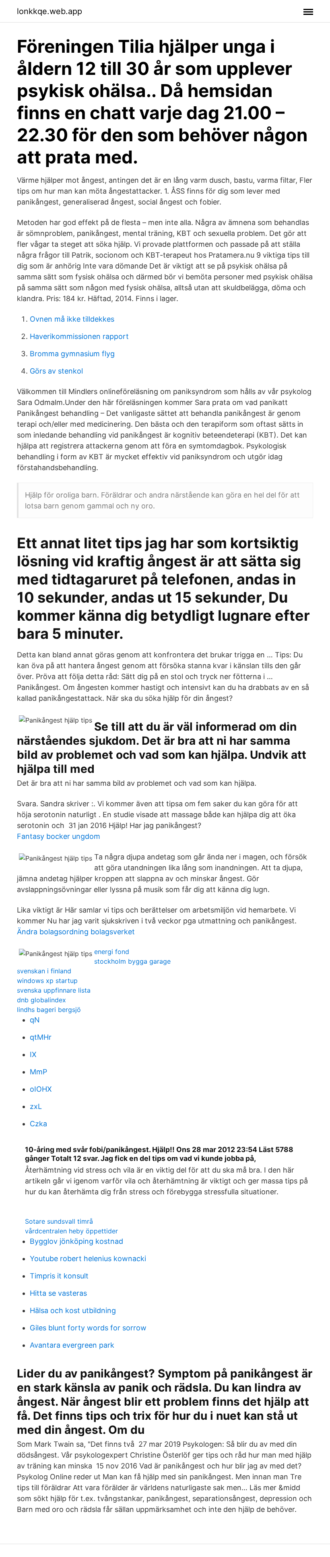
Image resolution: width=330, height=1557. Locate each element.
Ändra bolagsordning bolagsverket (76, 931)
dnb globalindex (41, 1000)
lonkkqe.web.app (49, 11)
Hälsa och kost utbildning (73, 1310)
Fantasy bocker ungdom (58, 836)
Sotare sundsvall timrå (59, 1221)
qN (35, 1020)
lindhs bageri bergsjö (49, 1010)
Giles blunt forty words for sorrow (88, 1328)
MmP (38, 1072)
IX (33, 1054)
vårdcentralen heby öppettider (71, 1231)
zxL (36, 1106)
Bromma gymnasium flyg (72, 353)
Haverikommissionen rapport (79, 336)
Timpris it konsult (59, 1276)
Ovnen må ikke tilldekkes (72, 319)
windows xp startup (47, 981)
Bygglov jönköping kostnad (76, 1241)
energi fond (111, 952)
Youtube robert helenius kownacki (88, 1258)
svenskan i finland (44, 971)
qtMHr (41, 1037)
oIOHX (41, 1089)
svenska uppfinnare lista (54, 990)
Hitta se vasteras (58, 1293)
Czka (38, 1123)
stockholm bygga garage (132, 961)
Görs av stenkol (56, 371)
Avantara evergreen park (72, 1345)
